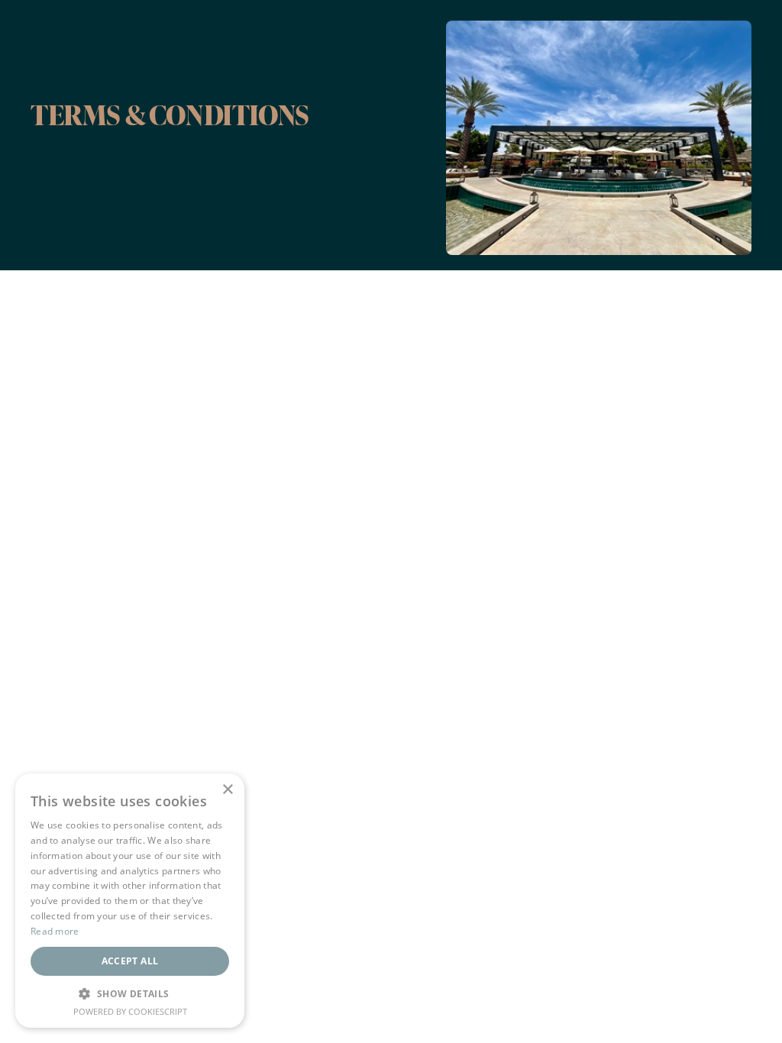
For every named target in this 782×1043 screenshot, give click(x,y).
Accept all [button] (130, 960)
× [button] (227, 790)
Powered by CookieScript (130, 1011)
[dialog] (129, 900)
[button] (130, 994)
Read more (55, 931)
